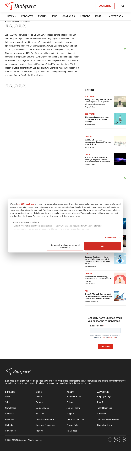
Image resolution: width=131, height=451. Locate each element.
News (10, 16)
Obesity (88, 154)
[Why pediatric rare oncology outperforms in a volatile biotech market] (120, 278)
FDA (86, 254)
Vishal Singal (89, 147)
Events (42, 16)
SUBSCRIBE (105, 6)
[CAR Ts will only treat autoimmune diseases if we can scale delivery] (120, 141)
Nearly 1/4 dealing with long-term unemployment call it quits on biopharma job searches (98, 102)
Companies (68, 16)
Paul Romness (90, 284)
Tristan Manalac (90, 266)
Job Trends (90, 97)
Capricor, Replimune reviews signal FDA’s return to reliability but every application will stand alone (97, 260)
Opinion (88, 137)
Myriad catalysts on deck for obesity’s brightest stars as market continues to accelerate (97, 159)
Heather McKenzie (91, 301)
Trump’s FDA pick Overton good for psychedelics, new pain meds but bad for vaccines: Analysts (98, 296)
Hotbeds (85, 16)
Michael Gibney (90, 165)
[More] (15, 16)
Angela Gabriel (90, 107)
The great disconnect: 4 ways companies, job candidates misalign (97, 119)
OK (102, 246)
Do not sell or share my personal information (65, 246)
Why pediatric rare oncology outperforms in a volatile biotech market (98, 279)
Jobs (54, 16)
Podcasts (27, 16)
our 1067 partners (25, 204)
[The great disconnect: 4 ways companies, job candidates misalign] (120, 119)
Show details (110, 237)
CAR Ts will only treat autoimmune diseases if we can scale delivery (98, 142)
